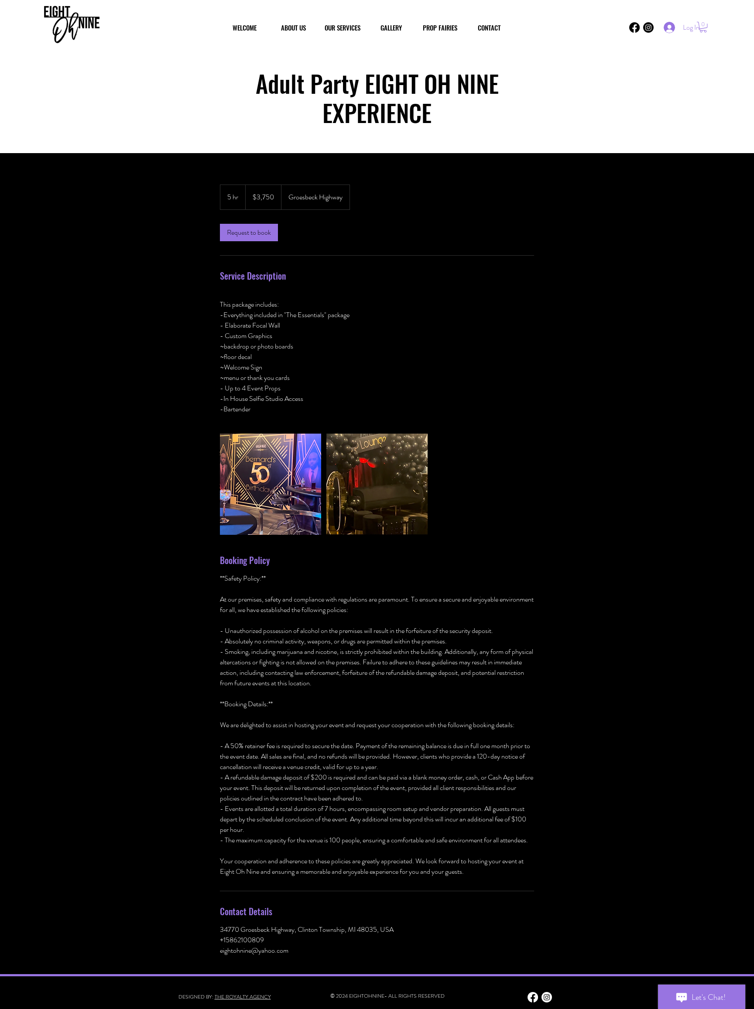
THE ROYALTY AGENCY (243, 997)
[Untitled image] (270, 484)
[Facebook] (634, 27)
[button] (703, 27)
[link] (249, 232)
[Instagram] (648, 27)
